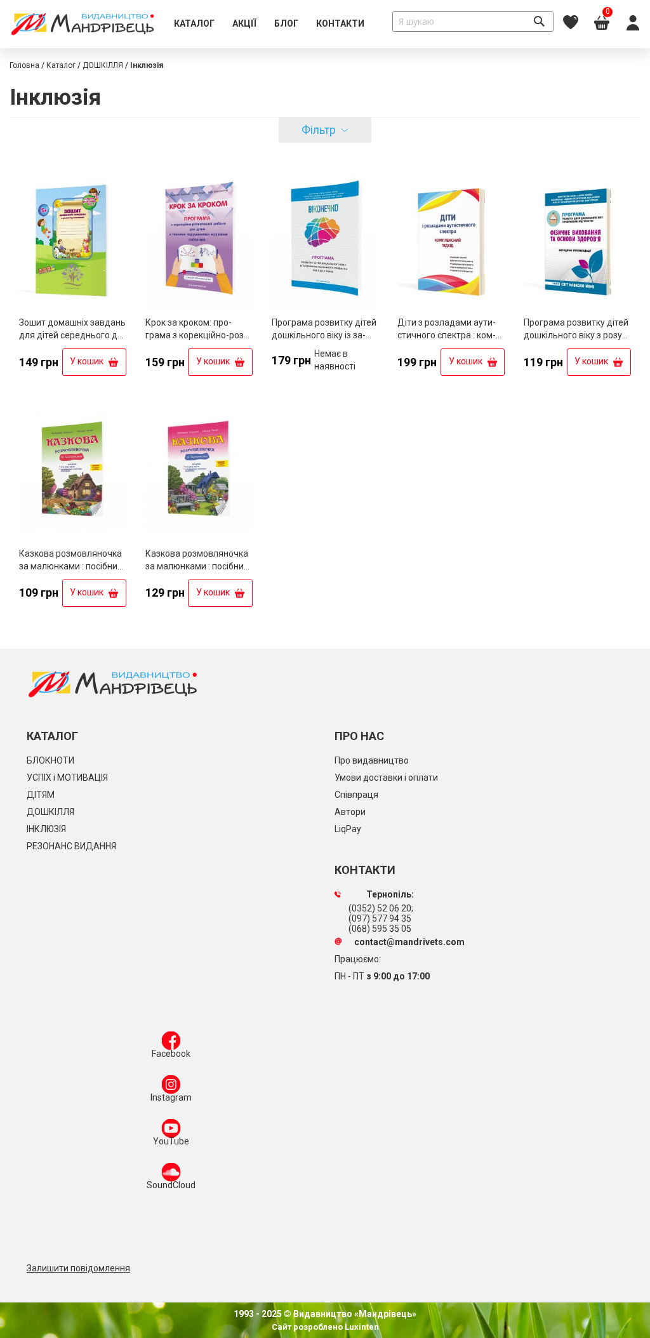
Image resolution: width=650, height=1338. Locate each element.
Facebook (171, 1054)
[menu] (269, 24)
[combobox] (473, 21)
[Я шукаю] (539, 21)
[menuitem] (194, 24)
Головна (24, 65)
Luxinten (361, 1327)
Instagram (171, 1097)
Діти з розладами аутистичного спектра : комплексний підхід (446, 335)
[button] (115, 180)
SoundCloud (171, 1185)
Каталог (61, 65)
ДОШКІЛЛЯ (103, 65)
